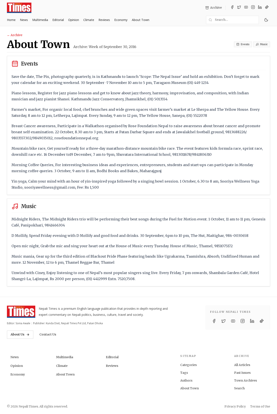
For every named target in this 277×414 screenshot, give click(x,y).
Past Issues (242, 373)
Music (264, 44)
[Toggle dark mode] (266, 20)
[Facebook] (232, 8)
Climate (88, 20)
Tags (184, 373)
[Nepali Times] (21, 312)
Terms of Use (260, 406)
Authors (186, 380)
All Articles (242, 365)
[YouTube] (246, 8)
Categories (188, 365)
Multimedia (40, 20)
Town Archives (245, 380)
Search (239, 388)
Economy (120, 20)
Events (245, 44)
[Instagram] (253, 8)
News (24, 20)
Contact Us (47, 334)
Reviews (104, 20)
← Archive (14, 35)
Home (11, 20)
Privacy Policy (235, 406)
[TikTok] (267, 8)
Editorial (58, 20)
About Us (17, 334)
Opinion (73, 20)
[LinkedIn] (260, 8)
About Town (140, 20)
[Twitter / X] (239, 8)
